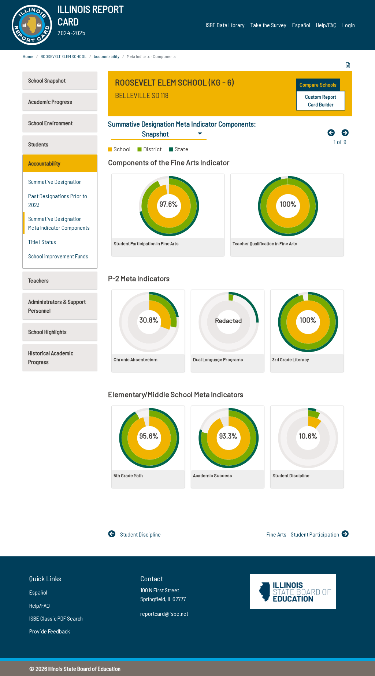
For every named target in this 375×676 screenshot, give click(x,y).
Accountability (44, 163)
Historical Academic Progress (50, 357)
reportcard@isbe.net (164, 613)
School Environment (50, 122)
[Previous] (332, 132)
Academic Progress (50, 101)
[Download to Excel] (348, 65)
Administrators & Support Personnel (57, 306)
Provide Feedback (49, 631)
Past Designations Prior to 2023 (57, 200)
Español (301, 24)
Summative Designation (55, 181)
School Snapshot (47, 80)
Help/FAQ (326, 24)
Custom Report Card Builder (320, 101)
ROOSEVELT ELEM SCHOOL (63, 56)
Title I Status (42, 241)
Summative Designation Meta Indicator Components (59, 223)
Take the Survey (268, 24)
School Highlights (47, 331)
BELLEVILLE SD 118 (141, 95)
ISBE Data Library (225, 24)
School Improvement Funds (58, 255)
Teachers (38, 280)
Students (38, 144)
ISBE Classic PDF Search (56, 618)
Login (348, 24)
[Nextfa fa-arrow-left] (346, 132)
